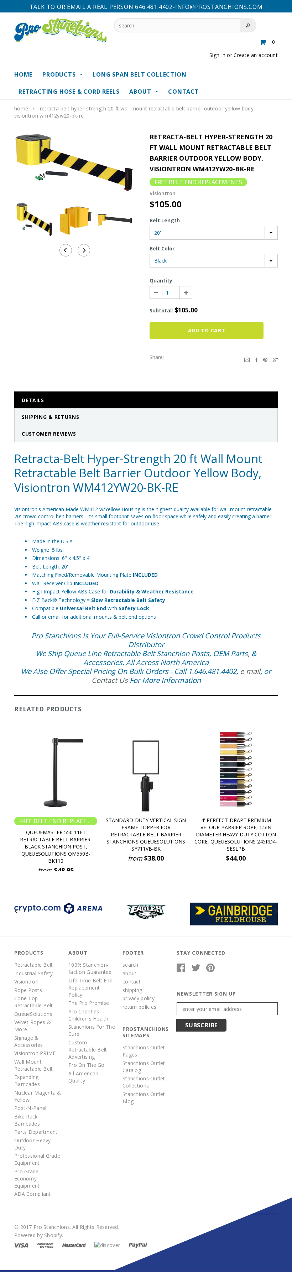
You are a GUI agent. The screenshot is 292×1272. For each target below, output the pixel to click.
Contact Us (110, 680)
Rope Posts (28, 990)
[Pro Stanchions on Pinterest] (210, 969)
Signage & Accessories (28, 1041)
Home (21, 108)
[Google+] (275, 359)
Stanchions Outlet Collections (143, 1082)
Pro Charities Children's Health (88, 1015)
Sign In (217, 55)
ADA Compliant (32, 1193)
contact (131, 981)
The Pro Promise (88, 1003)
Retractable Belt (33, 964)
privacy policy (138, 998)
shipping (132, 990)
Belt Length (165, 220)
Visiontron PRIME (35, 1053)
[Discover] (107, 1244)
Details (33, 400)
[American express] (45, 1244)
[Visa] (21, 1244)
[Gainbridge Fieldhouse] (234, 913)
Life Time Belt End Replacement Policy (90, 987)
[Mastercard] (74, 1244)
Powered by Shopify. (38, 1235)
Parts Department (35, 1131)
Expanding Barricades (27, 1080)
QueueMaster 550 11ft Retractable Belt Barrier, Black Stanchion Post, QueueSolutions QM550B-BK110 (56, 846)
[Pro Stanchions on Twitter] (195, 969)
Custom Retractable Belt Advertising (87, 1049)
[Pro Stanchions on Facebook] (181, 969)
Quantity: (162, 280)
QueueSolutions (33, 1014)
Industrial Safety (33, 973)
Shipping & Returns (50, 417)
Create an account (256, 55)
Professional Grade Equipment (37, 1159)
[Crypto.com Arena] (58, 907)
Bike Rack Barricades (27, 1120)
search (130, 964)
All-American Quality (83, 1077)
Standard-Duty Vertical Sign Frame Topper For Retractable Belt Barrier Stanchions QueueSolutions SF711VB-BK (146, 834)
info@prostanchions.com (219, 7)
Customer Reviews (49, 433)
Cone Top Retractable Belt (33, 1002)
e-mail (250, 671)
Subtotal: (161, 310)
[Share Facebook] (256, 359)
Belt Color (162, 248)
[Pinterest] (265, 359)
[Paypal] (138, 1244)
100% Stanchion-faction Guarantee (90, 968)
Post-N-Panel (30, 1108)
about (129, 973)
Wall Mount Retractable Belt (33, 1065)
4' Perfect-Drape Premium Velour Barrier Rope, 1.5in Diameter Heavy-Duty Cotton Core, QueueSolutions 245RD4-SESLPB (235, 834)
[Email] (247, 359)
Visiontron (26, 981)
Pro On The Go (86, 1064)
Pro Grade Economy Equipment (27, 1178)
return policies (139, 1006)
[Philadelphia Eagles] (146, 911)
